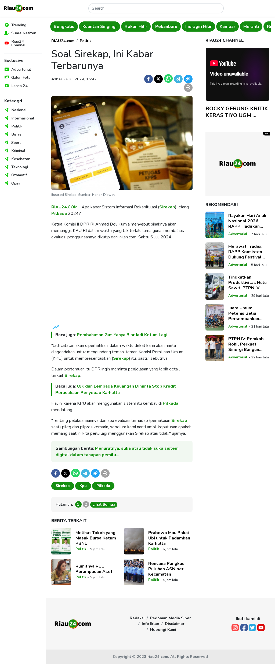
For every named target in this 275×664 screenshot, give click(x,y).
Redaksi (137, 618)
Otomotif (19, 175)
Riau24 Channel (18, 43)
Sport (16, 142)
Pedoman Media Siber (170, 618)
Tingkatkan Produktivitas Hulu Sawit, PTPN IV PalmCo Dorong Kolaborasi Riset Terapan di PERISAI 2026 (247, 283)
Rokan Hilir (136, 26)
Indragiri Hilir (198, 26)
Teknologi (19, 167)
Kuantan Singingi (99, 26)
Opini (15, 183)
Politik (16, 126)
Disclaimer (174, 623)
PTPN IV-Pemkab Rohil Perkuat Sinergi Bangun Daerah (246, 344)
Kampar (227, 26)
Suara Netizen (23, 33)
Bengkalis (64, 26)
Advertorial (21, 69)
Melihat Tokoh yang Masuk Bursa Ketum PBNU (95, 538)
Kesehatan (20, 159)
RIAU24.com (62, 40)
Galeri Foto (21, 77)
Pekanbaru (166, 26)
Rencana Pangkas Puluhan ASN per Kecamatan (166, 569)
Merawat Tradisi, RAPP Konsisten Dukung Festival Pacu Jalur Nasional (248, 252)
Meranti (251, 26)
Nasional (19, 109)
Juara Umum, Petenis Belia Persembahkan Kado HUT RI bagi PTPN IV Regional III (248, 313)
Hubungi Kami (163, 629)
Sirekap (167, 207)
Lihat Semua (103, 504)
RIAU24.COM (64, 207)
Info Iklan (150, 623)
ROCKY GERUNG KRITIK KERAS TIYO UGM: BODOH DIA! (236, 112)
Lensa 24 (19, 85)
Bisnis (16, 134)
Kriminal (18, 150)
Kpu (83, 485)
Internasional (22, 118)
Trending (18, 25)
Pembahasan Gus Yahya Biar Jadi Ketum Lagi (122, 335)
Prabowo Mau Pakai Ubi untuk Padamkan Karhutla (169, 538)
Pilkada (59, 213)
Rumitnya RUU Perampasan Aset (94, 569)
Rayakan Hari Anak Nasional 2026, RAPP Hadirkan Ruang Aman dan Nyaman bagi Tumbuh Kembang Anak (247, 221)
